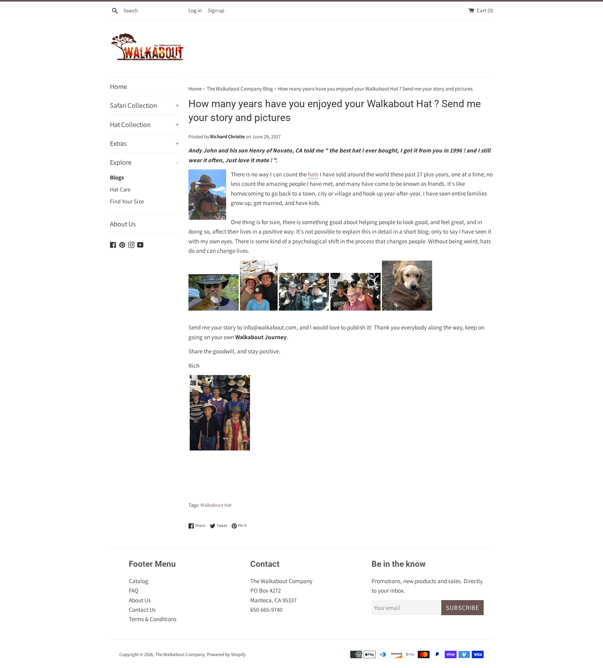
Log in (195, 10)
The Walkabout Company (180, 654)
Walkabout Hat (215, 505)
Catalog (138, 581)
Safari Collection (144, 105)
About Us (123, 223)
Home (118, 86)
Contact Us (142, 609)
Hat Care (120, 189)
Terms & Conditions (153, 619)
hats (313, 174)
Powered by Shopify (226, 654)
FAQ (134, 590)
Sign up (216, 10)
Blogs (117, 177)
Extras (144, 143)
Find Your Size (127, 201)
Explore (144, 162)
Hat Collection (144, 124)
